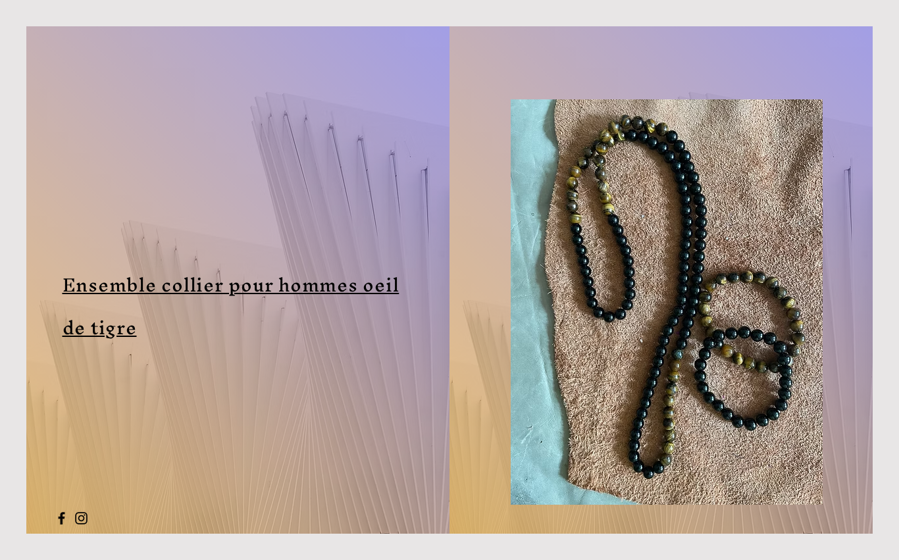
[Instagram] (81, 518)
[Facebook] (61, 518)
